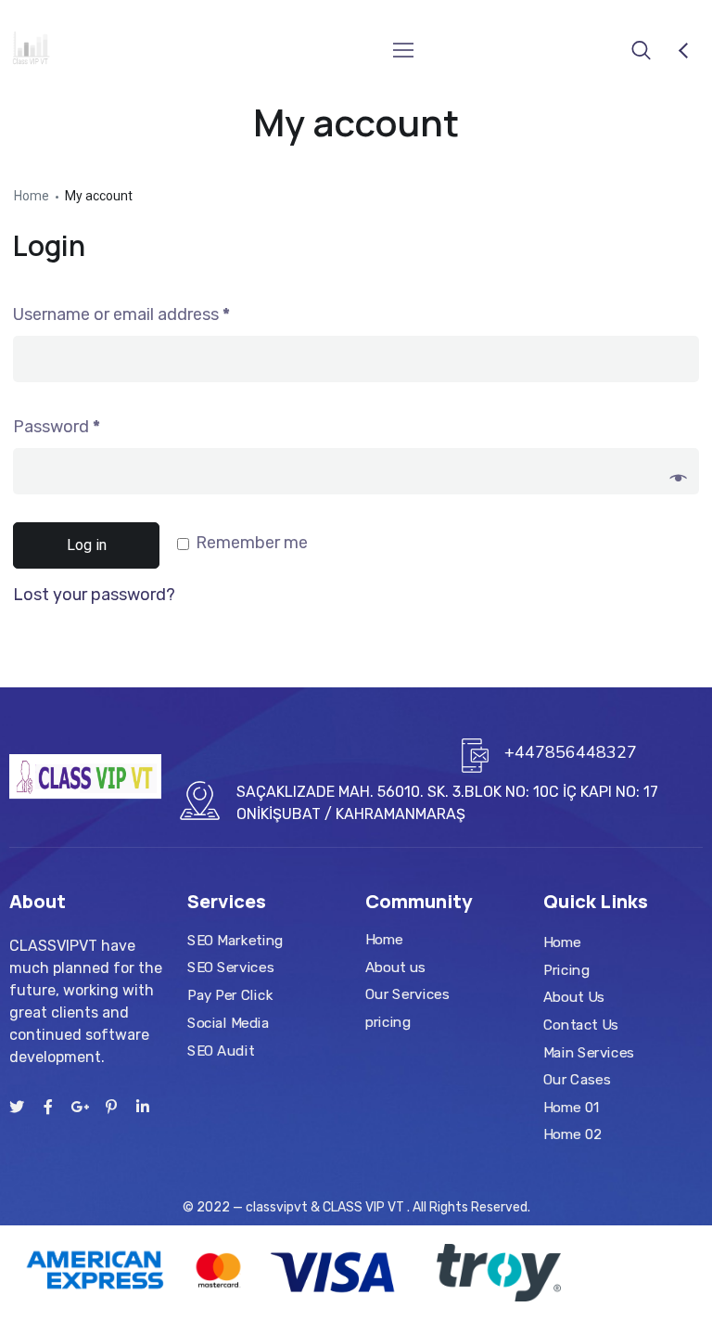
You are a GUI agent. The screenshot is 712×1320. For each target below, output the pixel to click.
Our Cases (576, 1079)
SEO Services (230, 967)
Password (56, 427)
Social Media (228, 1023)
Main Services (588, 1052)
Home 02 (573, 1135)
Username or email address (121, 314)
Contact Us (580, 1025)
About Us (573, 997)
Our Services (407, 994)
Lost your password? (94, 594)
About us (395, 967)
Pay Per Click (230, 995)
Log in (87, 545)
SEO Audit (220, 1050)
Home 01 (571, 1107)
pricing (388, 1022)
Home (31, 195)
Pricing (566, 970)
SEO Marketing (235, 940)
